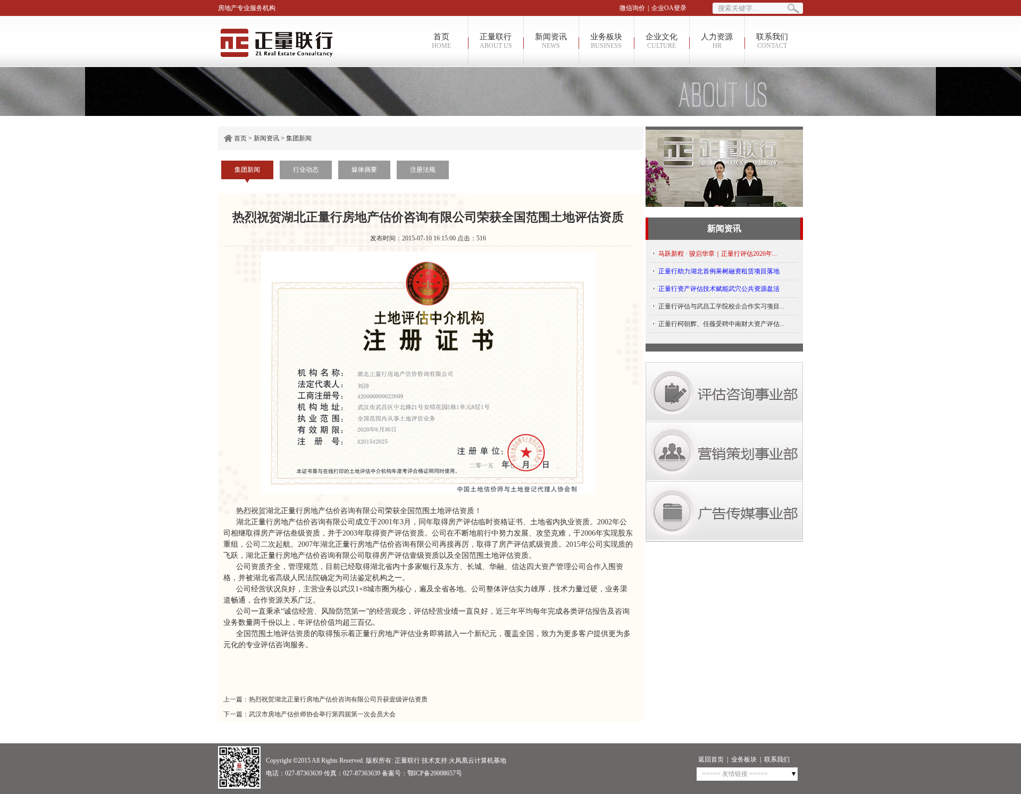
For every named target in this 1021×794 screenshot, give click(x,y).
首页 (441, 40)
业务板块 (606, 40)
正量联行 (496, 40)
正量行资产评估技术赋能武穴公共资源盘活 (719, 288)
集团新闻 (299, 138)
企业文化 (661, 40)
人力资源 (717, 40)
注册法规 (423, 169)
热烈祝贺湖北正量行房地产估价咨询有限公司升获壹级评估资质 (338, 699)
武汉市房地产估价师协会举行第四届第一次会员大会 (322, 714)
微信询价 (632, 8)
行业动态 (306, 169)
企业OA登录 (669, 8)
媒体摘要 (364, 169)
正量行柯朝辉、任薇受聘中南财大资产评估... (721, 324)
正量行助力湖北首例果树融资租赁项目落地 (719, 271)
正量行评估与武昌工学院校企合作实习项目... (721, 306)
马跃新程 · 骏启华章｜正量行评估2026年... (717, 253)
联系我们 (772, 40)
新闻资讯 (551, 40)
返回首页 (711, 759)
